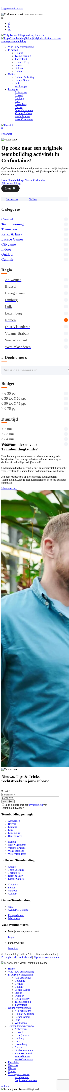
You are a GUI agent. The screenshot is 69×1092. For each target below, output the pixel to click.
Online (11, 74)
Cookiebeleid (25, 957)
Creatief (19, 53)
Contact (12, 1071)
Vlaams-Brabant (23, 113)
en (9, 29)
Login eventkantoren (26, 1080)
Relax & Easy (22, 62)
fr (9, 26)
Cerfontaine (39, 180)
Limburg (19, 98)
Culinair (19, 71)
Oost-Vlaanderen (24, 110)
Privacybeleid (8, 957)
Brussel (19, 95)
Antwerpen (21, 92)
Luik (17, 101)
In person (13, 49)
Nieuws (12, 1068)
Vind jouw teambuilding (21, 46)
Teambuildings (16, 180)
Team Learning (23, 56)
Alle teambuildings (11, 183)
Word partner (22, 1077)
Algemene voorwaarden (46, 957)
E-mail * (5, 791)
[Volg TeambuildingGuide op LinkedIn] (23, 35)
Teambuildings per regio (21, 1026)
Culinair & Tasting (24, 77)
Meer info (13, 948)
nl (9, 23)
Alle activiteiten (23, 977)
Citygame (8, 244)
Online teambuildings (19, 1007)
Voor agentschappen (18, 1074)
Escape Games (22, 80)
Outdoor (19, 68)
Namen (18, 107)
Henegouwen (15, 836)
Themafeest (21, 59)
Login (11, 937)
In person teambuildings (20, 974)
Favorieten (13, 1062)
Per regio (13, 89)
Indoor (18, 65)
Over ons (13, 1065)
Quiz (17, 83)
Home (4, 180)
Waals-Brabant (22, 116)
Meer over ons (9, 488)
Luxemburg (21, 104)
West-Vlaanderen (24, 119)
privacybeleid (35, 804)
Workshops (21, 86)
